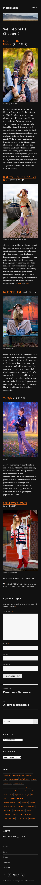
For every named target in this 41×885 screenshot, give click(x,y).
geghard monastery (10, 806)
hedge (27, 795)
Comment (8, 612)
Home (5, 847)
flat (32, 795)
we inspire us (16, 586)
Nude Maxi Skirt (12, 292)
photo (34, 584)
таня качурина (30, 806)
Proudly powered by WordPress (23, 881)
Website (6, 664)
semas (11, 795)
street (5, 586)
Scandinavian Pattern (15, 502)
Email (6, 654)
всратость (20, 799)
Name (6, 644)
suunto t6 (25, 803)
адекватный (7, 783)
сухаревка (7, 814)
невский (32, 803)
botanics (21, 806)
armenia (29, 810)
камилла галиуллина (27, 586)
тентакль (32, 818)
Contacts (7, 868)
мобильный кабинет (29, 791)
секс (21, 814)
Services (6, 862)
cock (5, 795)
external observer (9, 803)
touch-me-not (17, 791)
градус (13, 799)
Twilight (8, 398)
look (30, 584)
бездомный (28, 814)
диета (28, 787)
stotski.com (10, 7)
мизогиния (7, 791)
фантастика (7, 810)
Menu (34, 8)
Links (5, 857)
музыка (6, 799)
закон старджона (9, 818)
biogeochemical (22, 818)
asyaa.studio (19, 795)
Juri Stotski (9, 584)
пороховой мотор (19, 810)
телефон (21, 787)
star (19, 803)
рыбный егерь (24, 779)
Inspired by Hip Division (11, 42)
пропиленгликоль (18, 775)
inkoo (5, 779)
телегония (7, 775)
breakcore (29, 775)
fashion (26, 584)
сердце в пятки (19, 783)
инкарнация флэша (10, 787)
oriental (33, 779)
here (20, 284)
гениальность (13, 779)
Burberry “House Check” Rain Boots (19, 178)
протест (15, 814)
